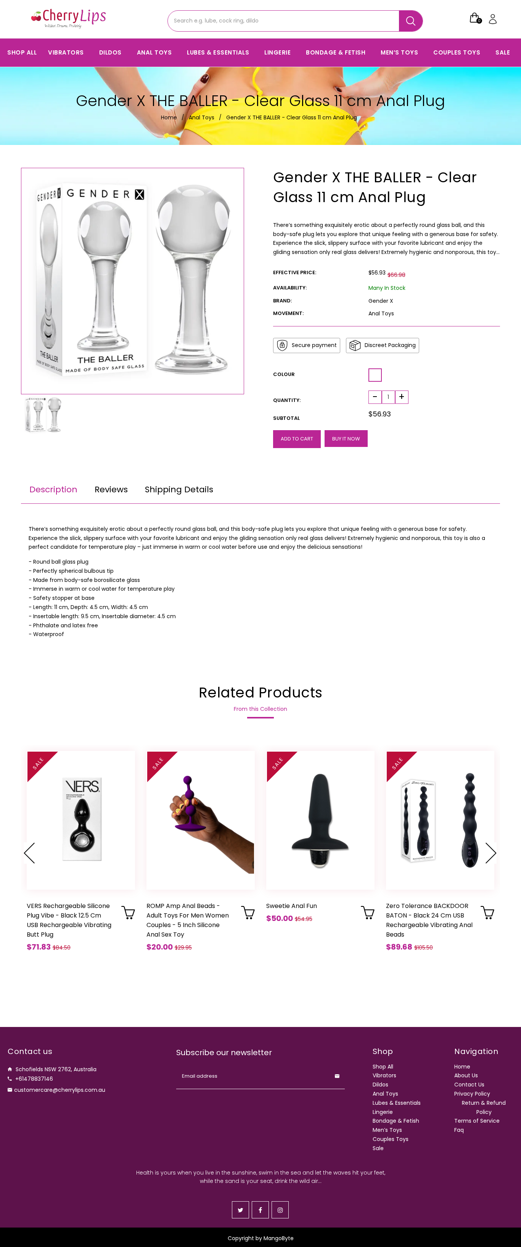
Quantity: (287, 400)
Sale (378, 1148)
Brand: (282, 300)
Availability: (290, 287)
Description (53, 489)
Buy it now (346, 438)
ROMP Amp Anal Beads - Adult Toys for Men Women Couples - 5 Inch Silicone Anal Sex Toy (187, 920)
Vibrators (384, 1075)
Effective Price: (294, 272)
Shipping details (179, 489)
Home (169, 117)
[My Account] (493, 19)
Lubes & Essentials (397, 1103)
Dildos (380, 1084)
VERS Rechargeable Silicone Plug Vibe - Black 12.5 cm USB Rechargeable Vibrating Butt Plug (69, 920)
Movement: (288, 313)
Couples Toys (390, 1139)
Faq (459, 1130)
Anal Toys (201, 117)
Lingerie (383, 1112)
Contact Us (469, 1084)
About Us (466, 1075)
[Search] (411, 21)
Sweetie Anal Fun (291, 906)
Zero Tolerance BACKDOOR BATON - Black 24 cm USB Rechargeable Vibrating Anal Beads (429, 920)
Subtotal (286, 418)
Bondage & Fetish (396, 1121)
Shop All (383, 1066)
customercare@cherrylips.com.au (59, 1090)
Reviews (111, 489)
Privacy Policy (472, 1094)
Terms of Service (477, 1121)
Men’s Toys (387, 1130)
